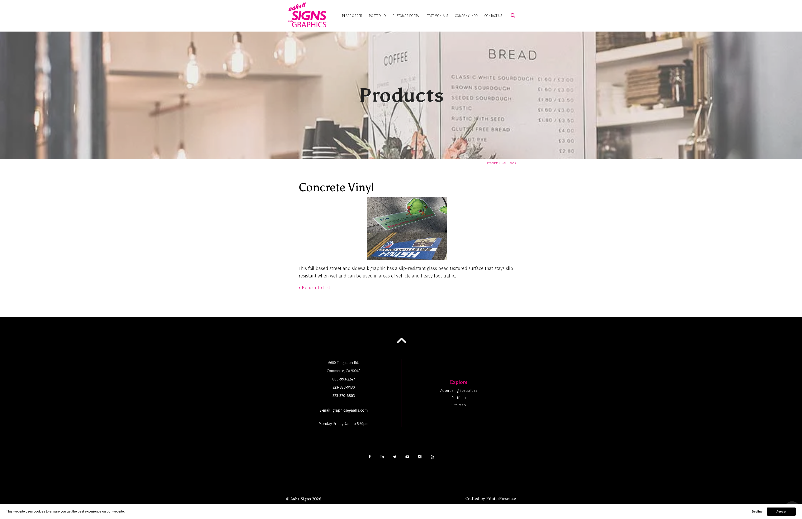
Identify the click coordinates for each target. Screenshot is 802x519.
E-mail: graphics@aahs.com (343, 410)
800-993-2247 (343, 379)
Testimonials (437, 16)
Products (493, 163)
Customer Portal (406, 16)
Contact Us (493, 16)
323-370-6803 (343, 395)
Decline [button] (757, 511)
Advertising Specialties (458, 390)
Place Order (352, 16)
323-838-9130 (343, 387)
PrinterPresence (501, 498)
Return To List (316, 287)
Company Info (466, 16)
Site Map (459, 405)
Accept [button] (781, 511)
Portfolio (377, 16)
